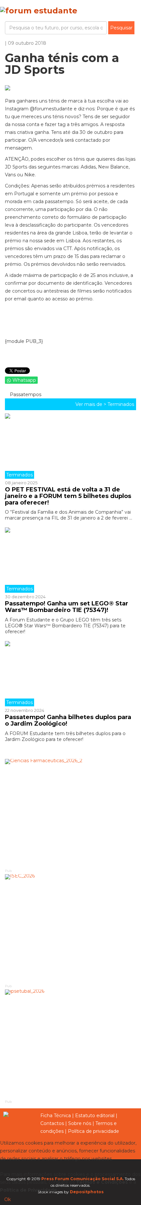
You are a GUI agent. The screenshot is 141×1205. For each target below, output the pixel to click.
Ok (7, 1199)
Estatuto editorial (94, 1115)
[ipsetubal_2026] (70, 1043)
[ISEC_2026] (70, 928)
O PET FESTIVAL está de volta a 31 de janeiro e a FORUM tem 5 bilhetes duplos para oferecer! (68, 496)
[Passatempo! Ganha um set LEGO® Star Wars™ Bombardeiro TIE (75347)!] (70, 560)
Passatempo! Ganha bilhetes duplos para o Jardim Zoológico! (68, 720)
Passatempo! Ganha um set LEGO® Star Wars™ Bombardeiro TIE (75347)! (66, 607)
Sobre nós (79, 1123)
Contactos (52, 1123)
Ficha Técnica (55, 1115)
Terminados (121, 404)
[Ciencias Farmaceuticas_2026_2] (70, 813)
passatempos (25, 394)
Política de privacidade (93, 1131)
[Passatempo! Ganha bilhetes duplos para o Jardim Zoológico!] (70, 673)
